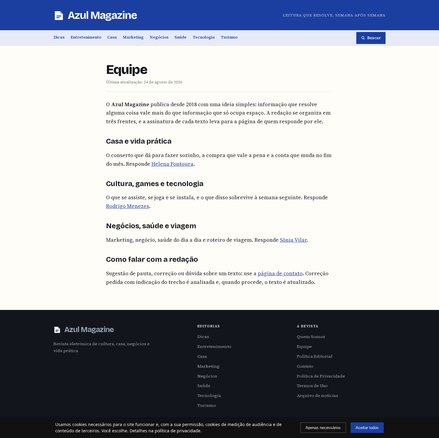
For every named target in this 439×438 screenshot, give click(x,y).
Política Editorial (314, 356)
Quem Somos (311, 337)
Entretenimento (85, 37)
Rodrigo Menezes (127, 206)
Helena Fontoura (172, 164)
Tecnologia (204, 37)
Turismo (229, 37)
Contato (305, 366)
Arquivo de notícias (317, 396)
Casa (112, 37)
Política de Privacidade (321, 376)
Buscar (374, 37)
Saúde (180, 37)
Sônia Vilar (293, 240)
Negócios (159, 37)
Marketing (133, 37)
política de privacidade (177, 431)
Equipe (304, 346)
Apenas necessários (323, 427)
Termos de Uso (312, 386)
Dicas (59, 37)
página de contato (280, 273)
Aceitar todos (367, 427)
